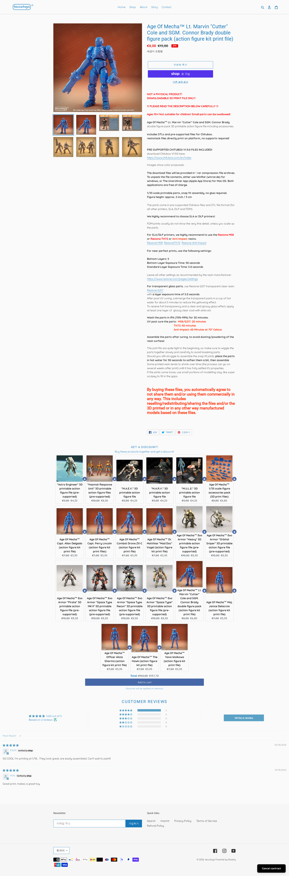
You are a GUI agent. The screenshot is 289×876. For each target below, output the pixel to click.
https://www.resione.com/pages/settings (172, 279)
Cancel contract (271, 868)
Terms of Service (206, 821)
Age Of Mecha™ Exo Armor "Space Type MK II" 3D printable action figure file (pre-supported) (99, 606)
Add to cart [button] (144, 682)
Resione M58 (155, 242)
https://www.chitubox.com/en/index (169, 157)
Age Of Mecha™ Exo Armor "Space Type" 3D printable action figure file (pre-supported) (160, 606)
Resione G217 (155, 290)
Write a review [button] (244, 718)
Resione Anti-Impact (194, 242)
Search (151, 821)
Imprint (165, 821)
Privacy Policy (182, 821)
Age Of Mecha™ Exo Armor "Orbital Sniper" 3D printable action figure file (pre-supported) (219, 543)
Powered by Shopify (225, 859)
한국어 (61, 850)
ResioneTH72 (172, 242)
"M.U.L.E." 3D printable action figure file (189, 492)
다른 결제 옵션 (180, 81)
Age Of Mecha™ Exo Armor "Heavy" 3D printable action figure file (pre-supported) (189, 543)
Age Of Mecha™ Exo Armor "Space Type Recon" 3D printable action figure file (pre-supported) (129, 606)
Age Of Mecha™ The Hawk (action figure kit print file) (144, 661)
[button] (126, 710)
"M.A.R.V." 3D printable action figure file (159, 492)
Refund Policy (155, 825)
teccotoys (210, 859)
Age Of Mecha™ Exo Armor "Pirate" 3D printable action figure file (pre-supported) (69, 606)
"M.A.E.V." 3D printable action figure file (129, 492)
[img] (11, 745)
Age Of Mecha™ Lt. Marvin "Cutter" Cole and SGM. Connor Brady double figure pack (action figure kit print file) (189, 602)
